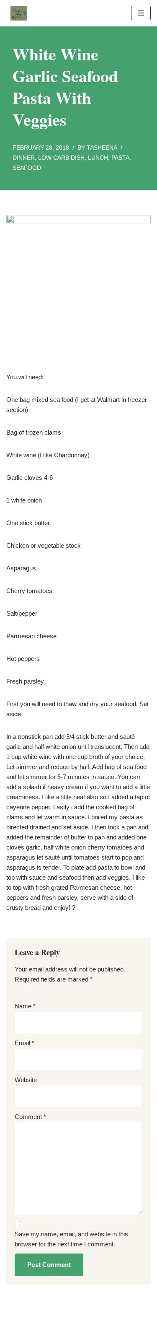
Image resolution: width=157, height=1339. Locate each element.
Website (26, 1079)
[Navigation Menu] (141, 13)
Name (25, 1006)
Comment (30, 1116)
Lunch (98, 158)
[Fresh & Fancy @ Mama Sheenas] (16, 13)
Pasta (120, 158)
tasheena (102, 148)
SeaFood (27, 168)
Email (24, 1042)
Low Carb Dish (61, 158)
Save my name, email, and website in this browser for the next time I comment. (71, 1239)
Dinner (24, 158)
